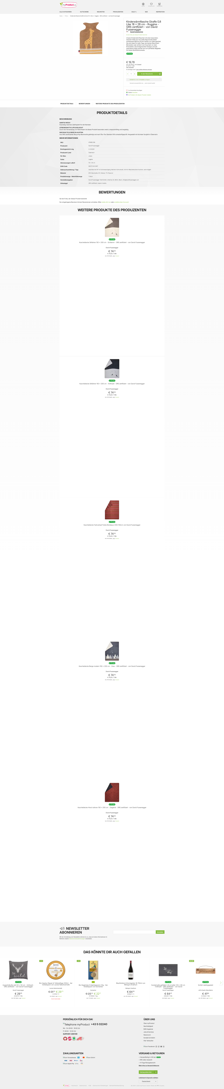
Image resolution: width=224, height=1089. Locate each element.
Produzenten (118, 12)
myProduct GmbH (145, 1085)
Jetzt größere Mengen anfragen (144, 69)
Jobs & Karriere (149, 1032)
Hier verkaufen (130, 67)
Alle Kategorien (65, 12)
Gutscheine (84, 12)
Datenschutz (83, 1085)
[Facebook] (149, 1046)
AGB (89, 1085)
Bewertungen (84, 104)
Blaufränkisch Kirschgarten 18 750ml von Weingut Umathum (130, 984)
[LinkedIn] (163, 1046)
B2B (146, 12)
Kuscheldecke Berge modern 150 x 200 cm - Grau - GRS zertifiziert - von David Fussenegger (112, 666)
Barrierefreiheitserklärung (116, 1085)
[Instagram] (156, 1046)
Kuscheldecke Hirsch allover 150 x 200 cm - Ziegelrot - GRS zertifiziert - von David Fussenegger (112, 807)
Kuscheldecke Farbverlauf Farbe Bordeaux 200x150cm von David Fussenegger (112, 525)
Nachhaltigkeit (148, 1026)
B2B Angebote (148, 1029)
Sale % (134, 12)
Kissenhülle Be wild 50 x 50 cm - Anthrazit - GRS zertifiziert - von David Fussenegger (18, 985)
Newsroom (147, 1035)
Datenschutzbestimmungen (77, 938)
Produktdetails (66, 104)
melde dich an (106, 202)
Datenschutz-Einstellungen (100, 1085)
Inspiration (160, 12)
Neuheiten (100, 12)
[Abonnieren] (160, 932)
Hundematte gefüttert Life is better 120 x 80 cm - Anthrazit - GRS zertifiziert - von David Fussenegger (168, 986)
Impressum (74, 1085)
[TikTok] (159, 1046)
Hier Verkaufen (148, 1041)
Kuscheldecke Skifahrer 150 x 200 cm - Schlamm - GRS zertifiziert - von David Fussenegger (112, 242)
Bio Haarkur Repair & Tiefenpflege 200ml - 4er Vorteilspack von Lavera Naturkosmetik (55, 984)
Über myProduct (149, 1023)
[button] (127, 74)
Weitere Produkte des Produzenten (110, 104)
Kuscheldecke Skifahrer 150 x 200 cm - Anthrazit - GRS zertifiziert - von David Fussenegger (112, 383)
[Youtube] (161, 1046)
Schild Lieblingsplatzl (205, 985)
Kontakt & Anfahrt (149, 1038)
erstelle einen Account (121, 202)
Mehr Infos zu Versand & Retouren (149, 1065)
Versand (139, 64)
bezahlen (134, 92)
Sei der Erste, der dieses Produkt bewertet (136, 34)
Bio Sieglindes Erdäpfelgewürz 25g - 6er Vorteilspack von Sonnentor (93, 985)
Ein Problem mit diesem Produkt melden (139, 95)
